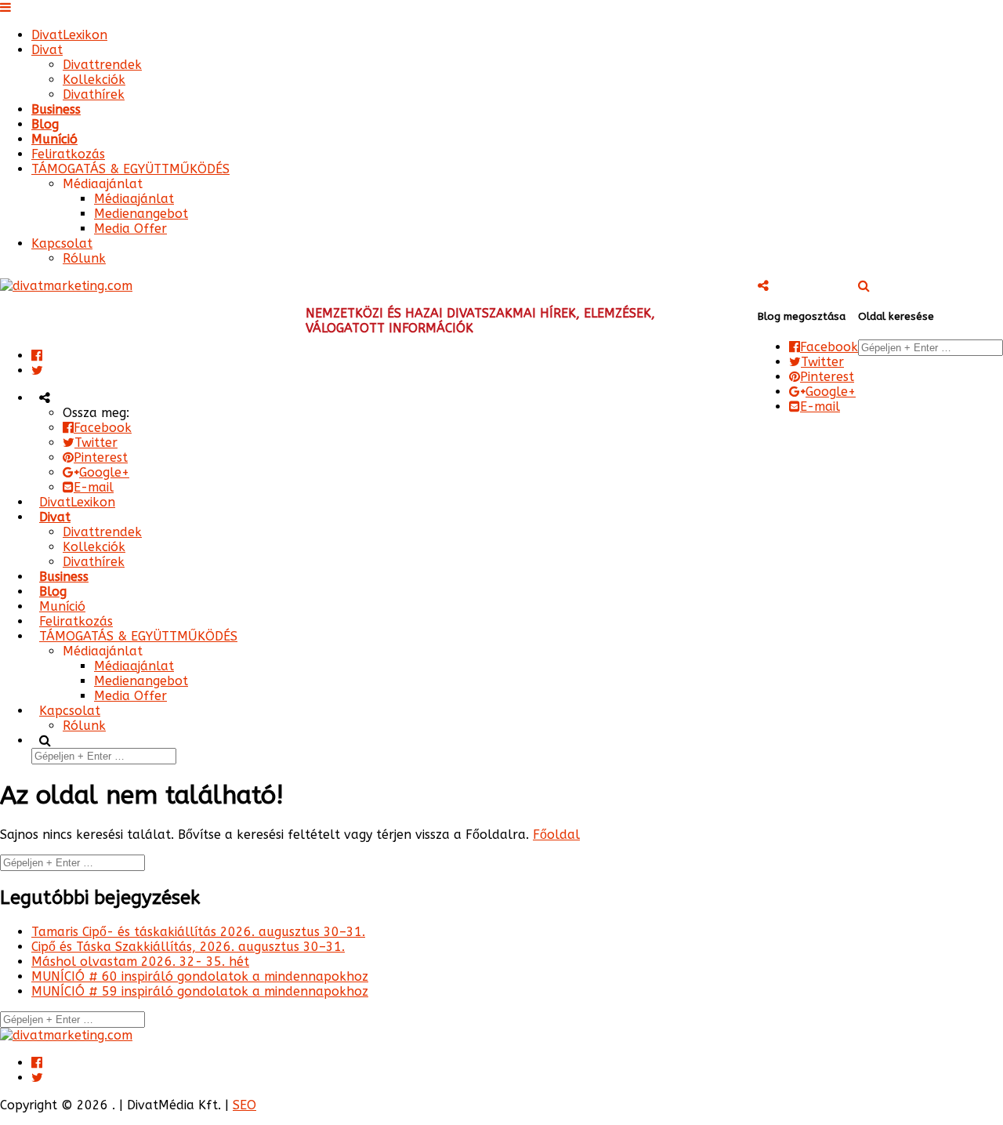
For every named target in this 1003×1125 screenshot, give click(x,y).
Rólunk (84, 258)
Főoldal (556, 834)
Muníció (54, 139)
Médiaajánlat (134, 198)
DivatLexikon (69, 34)
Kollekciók (94, 79)
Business (56, 109)
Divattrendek (102, 64)
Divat (47, 49)
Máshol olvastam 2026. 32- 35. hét (140, 961)
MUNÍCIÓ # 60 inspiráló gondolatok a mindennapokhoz (199, 976)
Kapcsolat (61, 243)
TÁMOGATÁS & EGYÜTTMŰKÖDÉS (130, 168)
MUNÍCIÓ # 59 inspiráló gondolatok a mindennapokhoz (199, 991)
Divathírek (94, 94)
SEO (244, 1105)
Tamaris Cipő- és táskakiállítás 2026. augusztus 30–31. (198, 931)
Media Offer (130, 228)
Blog (45, 124)
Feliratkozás (68, 154)
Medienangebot (141, 213)
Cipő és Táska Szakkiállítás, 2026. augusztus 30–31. (188, 946)
